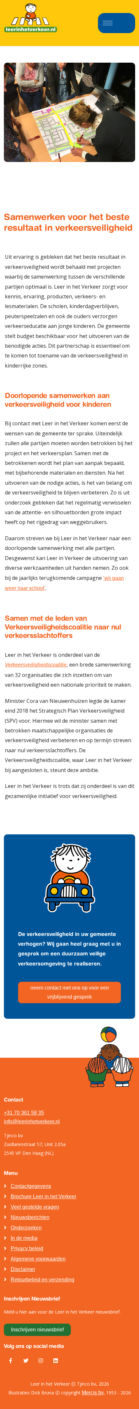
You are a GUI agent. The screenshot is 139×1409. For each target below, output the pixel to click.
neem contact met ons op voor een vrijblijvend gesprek (69, 992)
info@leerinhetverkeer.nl (32, 1121)
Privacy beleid (27, 1248)
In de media (24, 1238)
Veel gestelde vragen (35, 1207)
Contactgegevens (31, 1186)
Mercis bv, (93, 1392)
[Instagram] (41, 1361)
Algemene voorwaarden (38, 1259)
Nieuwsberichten (30, 1217)
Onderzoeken (26, 1227)
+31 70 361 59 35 (24, 1113)
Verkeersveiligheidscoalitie (36, 664)
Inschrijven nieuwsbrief (37, 1329)
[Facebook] (11, 1361)
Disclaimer (23, 1269)
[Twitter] (25, 1361)
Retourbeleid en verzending (42, 1279)
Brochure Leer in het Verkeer (43, 1196)
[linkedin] (55, 1361)
